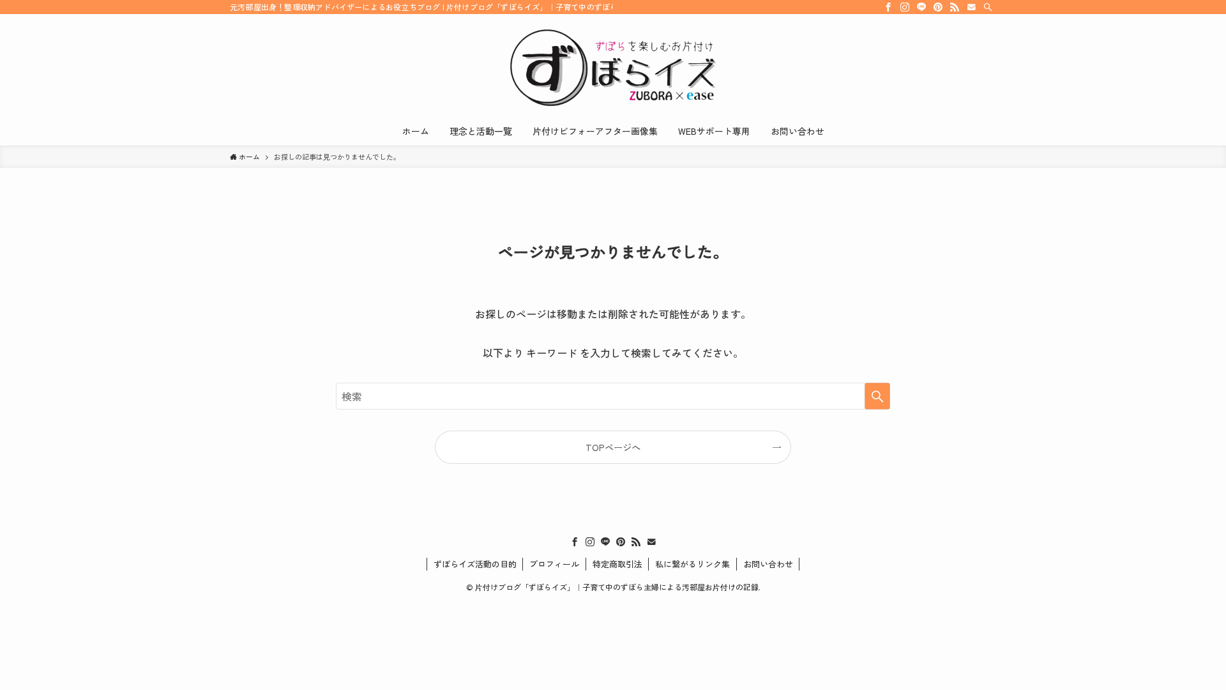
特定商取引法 (617, 564)
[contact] (971, 7)
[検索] (988, 7)
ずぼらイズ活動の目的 (475, 564)
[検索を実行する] (877, 396)
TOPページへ (613, 447)
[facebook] (888, 7)
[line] (921, 7)
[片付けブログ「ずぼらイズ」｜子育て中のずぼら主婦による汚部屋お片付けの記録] (613, 67)
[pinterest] (938, 7)
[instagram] (905, 7)
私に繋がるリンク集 (692, 564)
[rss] (954, 7)
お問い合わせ (768, 564)
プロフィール (554, 564)
